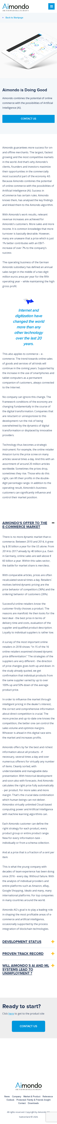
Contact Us (28, 118)
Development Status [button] (21, 942)
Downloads (33, 1103)
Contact (22, 1103)
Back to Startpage (14, 17)
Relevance (48, 1096)
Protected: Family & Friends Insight (33, 1100)
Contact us (28, 1026)
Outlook (10, 1100)
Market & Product (31, 1096)
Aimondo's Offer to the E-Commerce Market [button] (24, 525)
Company (16, 1096)
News (7, 1096)
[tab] (28, 525)
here (11, 1013)
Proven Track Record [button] (23, 954)
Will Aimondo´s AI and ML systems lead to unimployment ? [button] (25, 969)
